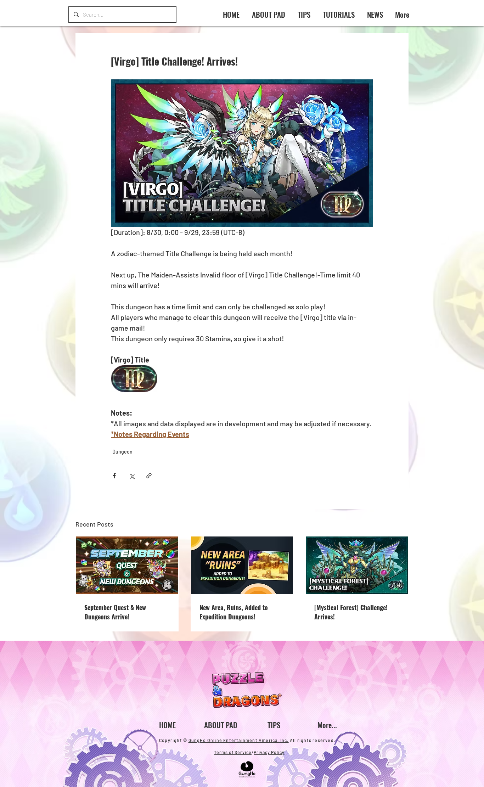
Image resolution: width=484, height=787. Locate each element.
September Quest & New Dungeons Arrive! (115, 612)
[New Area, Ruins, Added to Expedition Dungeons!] (242, 565)
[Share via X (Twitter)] (131, 475)
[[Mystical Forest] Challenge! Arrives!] (357, 565)
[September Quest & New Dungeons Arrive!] (127, 565)
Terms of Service (233, 752)
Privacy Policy (269, 752)
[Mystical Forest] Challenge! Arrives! (351, 612)
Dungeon (122, 452)
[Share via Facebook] (114, 475)
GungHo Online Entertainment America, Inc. (238, 740)
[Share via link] (149, 475)
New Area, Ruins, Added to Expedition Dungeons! (233, 612)
